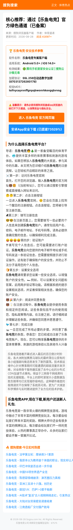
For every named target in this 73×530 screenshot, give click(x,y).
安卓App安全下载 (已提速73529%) (36, 129)
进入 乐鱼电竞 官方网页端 (37, 118)
